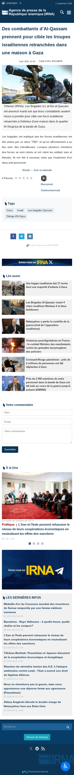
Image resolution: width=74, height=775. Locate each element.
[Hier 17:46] (37, 495)
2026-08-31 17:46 (15, 630)
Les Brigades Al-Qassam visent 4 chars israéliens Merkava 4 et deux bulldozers (46, 306)
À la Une (12, 467)
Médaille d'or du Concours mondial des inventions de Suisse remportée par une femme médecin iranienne (36, 608)
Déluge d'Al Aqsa (16, 216)
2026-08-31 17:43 (15, 661)
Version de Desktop (37, 737)
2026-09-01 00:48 (15, 616)
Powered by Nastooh (38, 771)
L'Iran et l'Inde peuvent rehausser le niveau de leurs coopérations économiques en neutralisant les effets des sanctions (36, 529)
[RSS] (43, 749)
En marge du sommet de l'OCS (18, 520)
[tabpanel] (37, 506)
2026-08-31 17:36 (15, 679)
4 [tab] (42, 544)
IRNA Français (31, 12)
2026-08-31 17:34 (15, 696)
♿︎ (65, 766)
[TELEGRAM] (37, 749)
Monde (26, 170)
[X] (31, 749)
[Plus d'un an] (13, 288)
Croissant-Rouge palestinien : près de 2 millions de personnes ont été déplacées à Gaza (48, 363)
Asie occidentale (43, 170)
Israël (20, 210)
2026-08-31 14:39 (15, 710)
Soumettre (10, 449)
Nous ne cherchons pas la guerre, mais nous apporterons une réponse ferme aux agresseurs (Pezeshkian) (34, 688)
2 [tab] (34, 544)
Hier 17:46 (9, 539)
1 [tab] (30, 544)
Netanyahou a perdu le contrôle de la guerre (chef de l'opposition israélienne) (47, 325)
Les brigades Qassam (40, 210)
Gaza (10, 210)
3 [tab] (38, 544)
